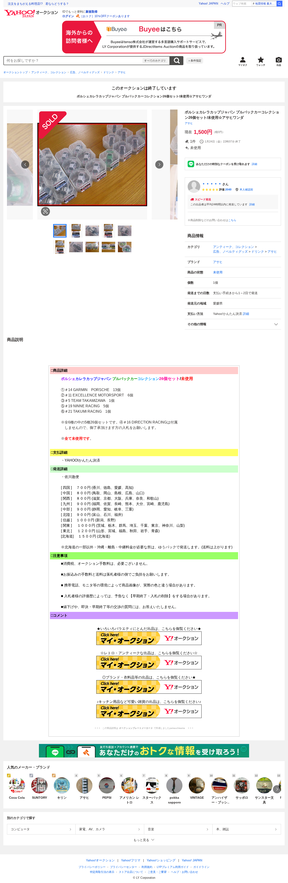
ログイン (68, 16)
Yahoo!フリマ (130, 860)
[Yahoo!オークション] (31, 11)
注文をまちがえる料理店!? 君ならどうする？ (38, 3)
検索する (176, 60)
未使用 (218, 272)
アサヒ (122, 72)
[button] (233, 324)
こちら (232, 220)
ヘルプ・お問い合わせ (184, 872)
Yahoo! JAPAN (208, 3)
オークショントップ (15, 72)
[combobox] (73, 61)
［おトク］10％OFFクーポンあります (105, 16)
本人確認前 (246, 189)
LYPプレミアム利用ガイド (173, 867)
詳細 (254, 164)
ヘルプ (225, 3)
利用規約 (147, 867)
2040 (228, 189)
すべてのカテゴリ (155, 60)
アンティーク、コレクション (48, 72)
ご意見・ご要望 (157, 872)
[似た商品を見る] (45, 211)
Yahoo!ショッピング (161, 860)
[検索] (279, 4)
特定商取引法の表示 (102, 872)
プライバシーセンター (123, 867)
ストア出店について (131, 872)
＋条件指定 (194, 60)
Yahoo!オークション (100, 860)
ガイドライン (201, 867)
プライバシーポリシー (92, 867)
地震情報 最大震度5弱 (265, 3)
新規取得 (91, 11)
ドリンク (108, 72)
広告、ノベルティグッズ (85, 72)
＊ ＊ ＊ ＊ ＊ (211, 184)
